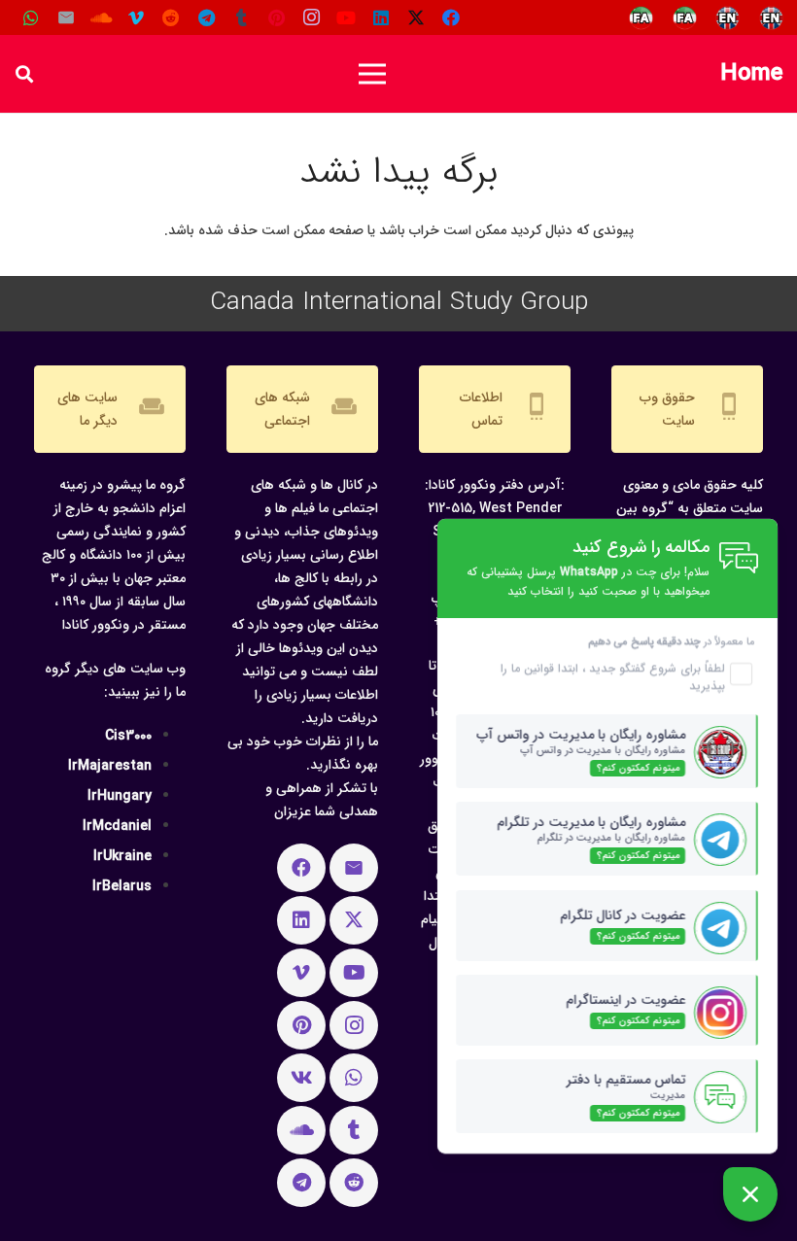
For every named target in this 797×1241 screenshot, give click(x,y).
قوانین (537, 668)
